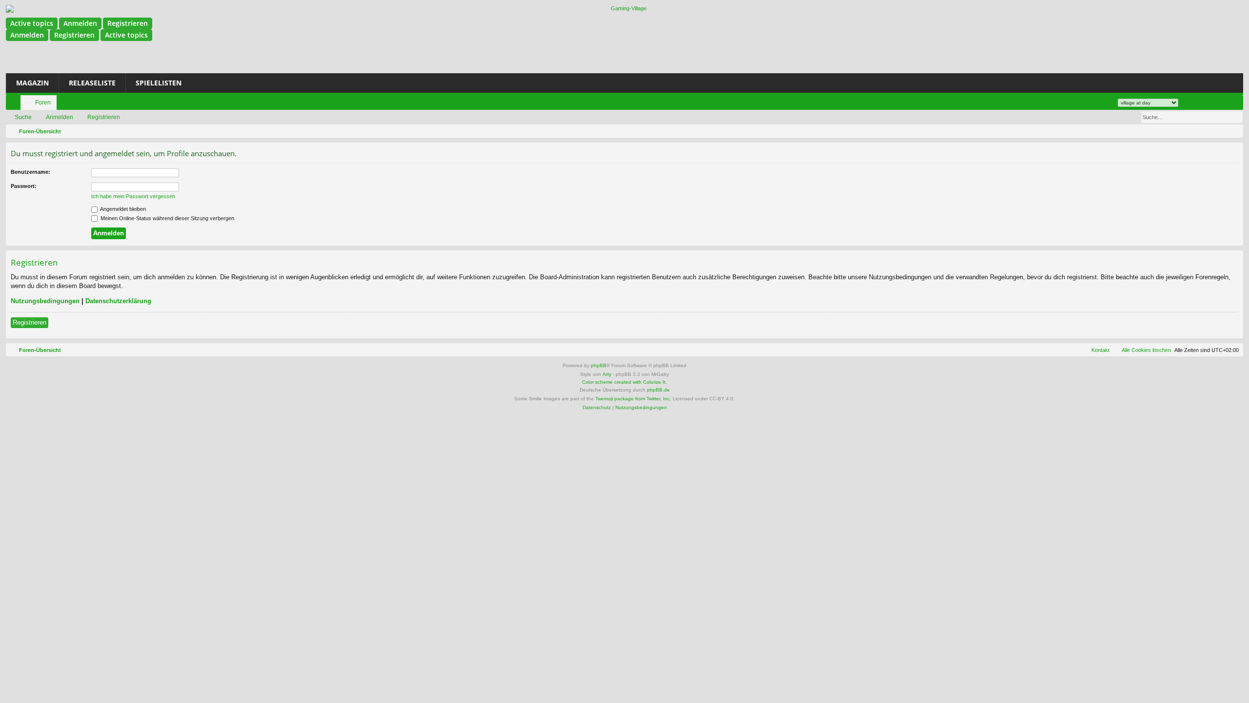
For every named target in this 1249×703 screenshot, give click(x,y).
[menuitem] (1084, 99)
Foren (43, 102)
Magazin (32, 82)
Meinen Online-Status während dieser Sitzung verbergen (166, 218)
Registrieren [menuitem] (1205, 104)
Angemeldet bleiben (122, 209)
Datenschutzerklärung (118, 301)
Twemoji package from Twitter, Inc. (633, 398)
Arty (607, 374)
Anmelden (80, 23)
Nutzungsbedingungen (45, 301)
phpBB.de (658, 390)
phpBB (598, 365)
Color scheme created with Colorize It (623, 382)
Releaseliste (92, 82)
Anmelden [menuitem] (1190, 104)
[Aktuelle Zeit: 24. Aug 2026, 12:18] (1234, 131)
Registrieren (127, 23)
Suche (23, 117)
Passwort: (24, 186)
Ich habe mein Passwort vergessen (133, 196)
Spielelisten (158, 82)
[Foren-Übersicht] (624, 9)
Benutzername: (30, 172)
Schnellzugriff (15, 104)
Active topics (31, 23)
